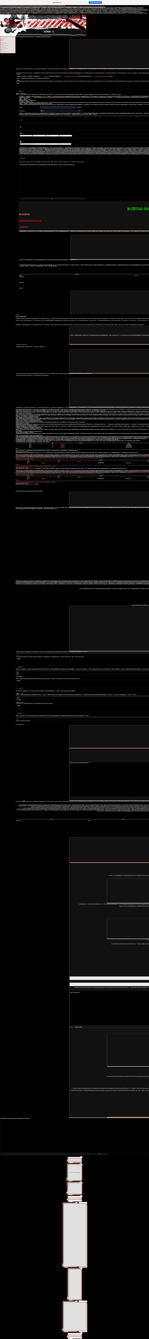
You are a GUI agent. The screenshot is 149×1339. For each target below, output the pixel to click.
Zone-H (56, 161)
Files (21, 161)
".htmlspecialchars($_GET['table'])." (101, 76)
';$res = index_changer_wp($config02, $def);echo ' (69, 457)
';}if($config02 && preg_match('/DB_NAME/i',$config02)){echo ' (43, 457)
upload (28, 161)
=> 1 (2, 39)
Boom (82, 161)
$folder (21, 120)
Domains (74, 161)
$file (22, 142)
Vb (70, 161)
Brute (49, 161)
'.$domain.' (62, 444)
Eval (35, 161)
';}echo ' (28, 457)
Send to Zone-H (43, 452)
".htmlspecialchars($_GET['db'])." (71, 76)
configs (19, 809)
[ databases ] (46, 76)
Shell (24, 161)
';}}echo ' (32, 458)
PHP (52, 161)
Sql (42, 161)
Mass (45, 161)
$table (17, 655)
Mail (21, 220)
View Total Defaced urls (23, 451)
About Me (22, 158)
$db (17, 718)
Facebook (29, 220)
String (78, 161)
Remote (39, 161)
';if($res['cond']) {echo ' (85, 457)
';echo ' (57, 457)
